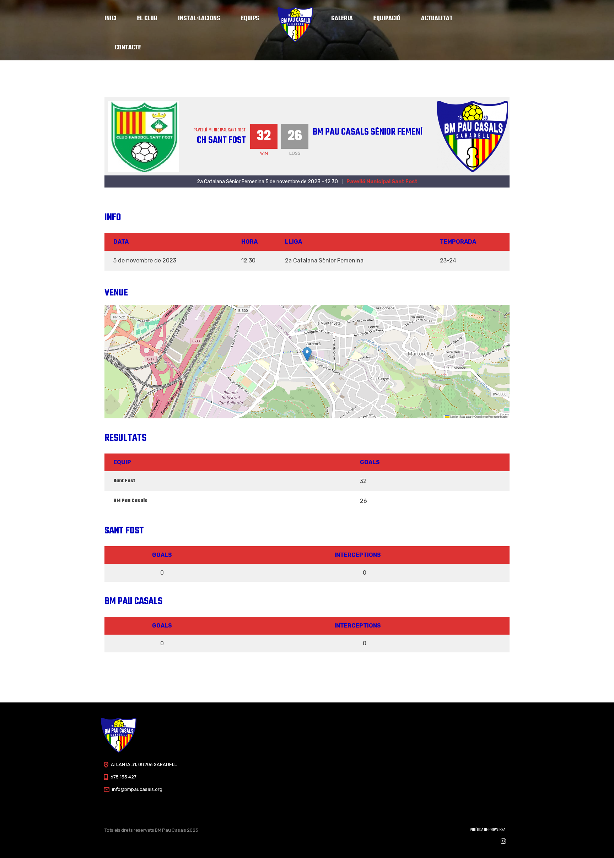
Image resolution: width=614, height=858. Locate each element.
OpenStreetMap (483, 416)
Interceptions (357, 555)
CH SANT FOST (221, 140)
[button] (307, 354)
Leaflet (453, 416)
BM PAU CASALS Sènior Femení (367, 132)
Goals (162, 555)
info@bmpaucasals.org (137, 789)
